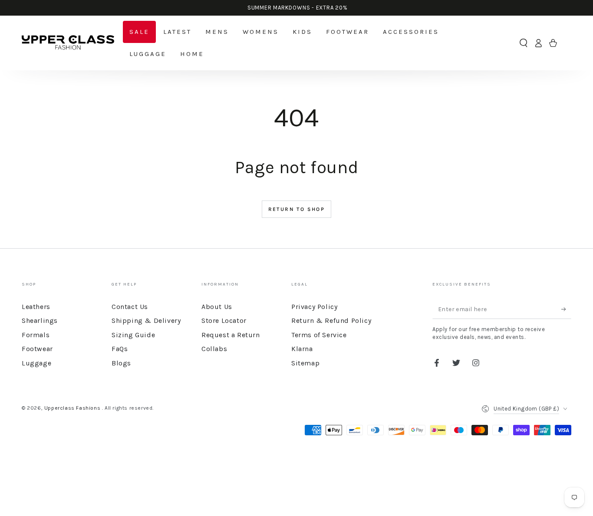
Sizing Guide (133, 335)
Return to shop (296, 209)
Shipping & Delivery (146, 320)
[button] (523, 43)
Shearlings (40, 320)
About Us (216, 306)
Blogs (121, 363)
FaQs (120, 349)
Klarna (302, 349)
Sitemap (305, 363)
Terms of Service (319, 335)
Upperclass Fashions (73, 408)
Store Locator (224, 320)
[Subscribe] (566, 309)
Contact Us (130, 306)
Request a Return (230, 335)
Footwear (37, 349)
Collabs (214, 349)
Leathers (36, 306)
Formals (35, 335)
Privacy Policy (314, 306)
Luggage (36, 363)
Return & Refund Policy (331, 320)
